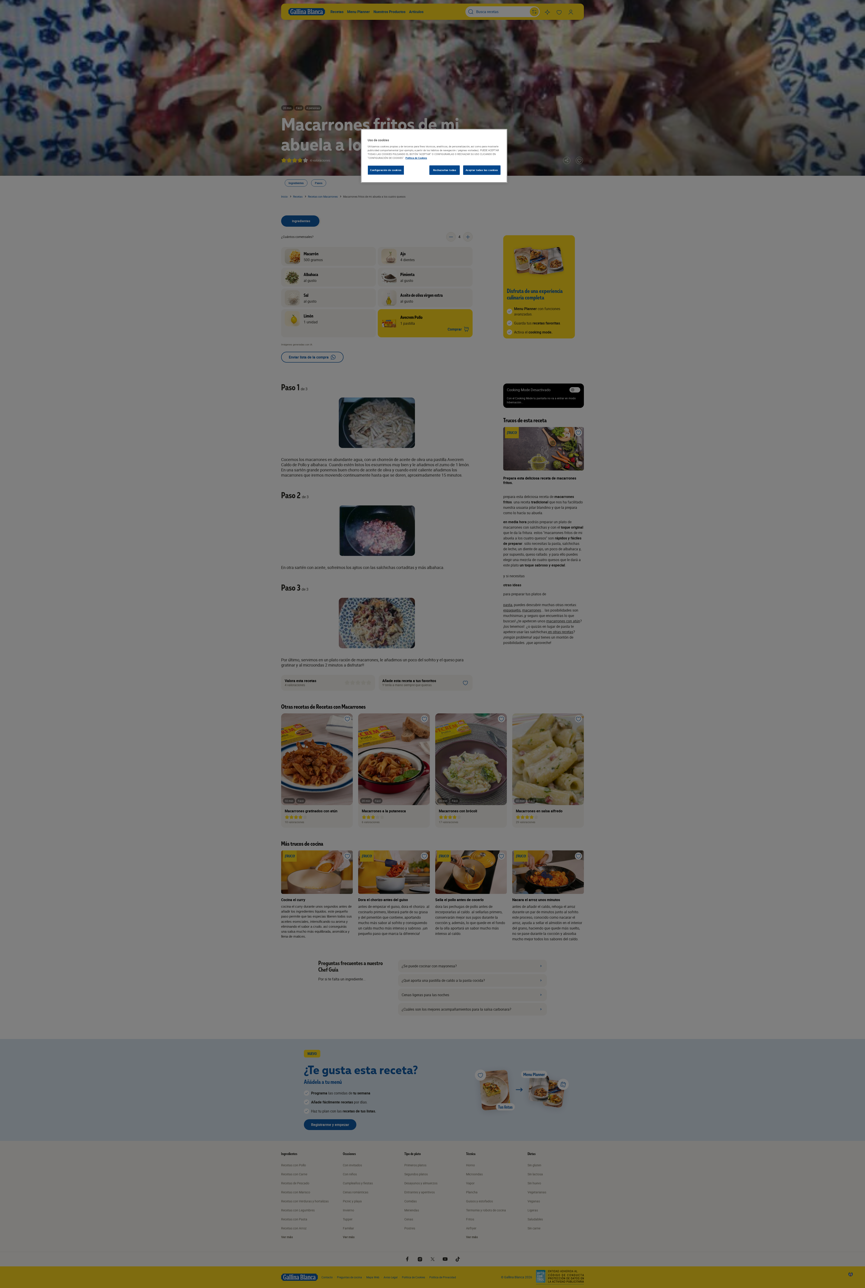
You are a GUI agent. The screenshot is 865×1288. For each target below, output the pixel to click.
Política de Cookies (416, 158)
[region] (434, 156)
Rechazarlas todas (444, 170)
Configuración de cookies (386, 170)
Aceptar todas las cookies (482, 170)
